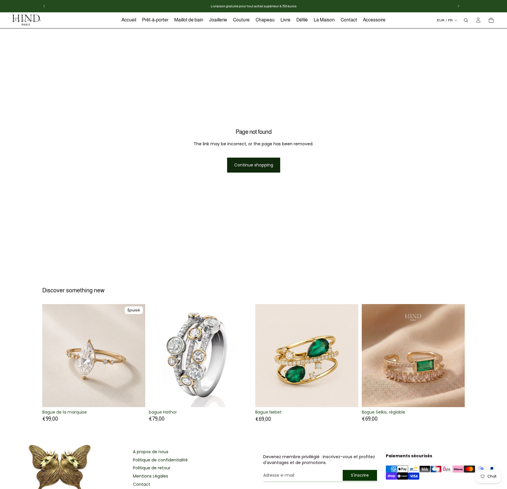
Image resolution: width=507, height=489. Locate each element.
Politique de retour (151, 468)
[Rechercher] (465, 20)
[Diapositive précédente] (51, 355)
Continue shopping (253, 165)
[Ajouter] (349, 398)
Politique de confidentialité (160, 460)
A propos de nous (150, 452)
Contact (141, 484)
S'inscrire (360, 475)
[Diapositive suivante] (136, 355)
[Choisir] (242, 398)
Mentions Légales (150, 476)
